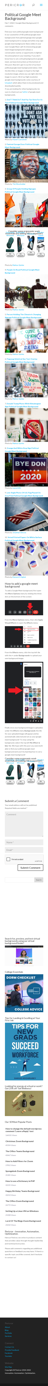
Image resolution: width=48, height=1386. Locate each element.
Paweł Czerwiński (20, 139)
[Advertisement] (24, 910)
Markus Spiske (18, 265)
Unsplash (8, 83)
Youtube (8, 1356)
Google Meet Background (25, 23)
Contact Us (9, 1347)
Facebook (9, 1353)
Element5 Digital (19, 577)
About (7, 1327)
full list (25, 92)
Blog (6, 1330)
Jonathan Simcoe (19, 532)
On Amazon (10, 255)
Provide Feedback (12, 1350)
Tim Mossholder (19, 184)
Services (8, 1336)
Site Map (8, 1367)
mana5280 (17, 488)
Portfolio (8, 1333)
